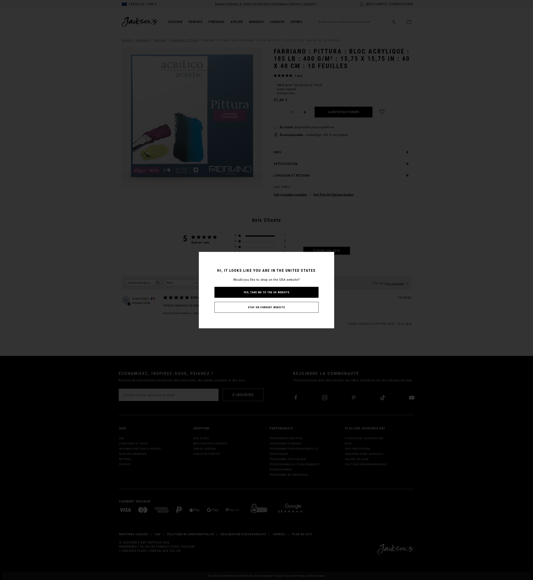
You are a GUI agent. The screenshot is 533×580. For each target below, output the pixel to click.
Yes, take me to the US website (266, 292)
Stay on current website (266, 307)
